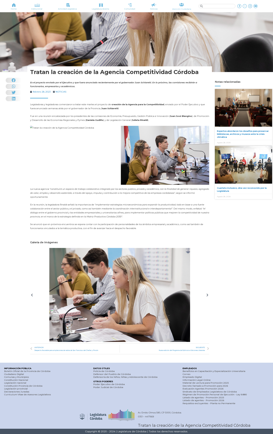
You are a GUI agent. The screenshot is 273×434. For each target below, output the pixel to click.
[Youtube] (256, 6)
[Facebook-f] (239, 6)
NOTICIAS (61, 91)
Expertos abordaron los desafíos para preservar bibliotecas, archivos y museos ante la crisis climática (243, 134)
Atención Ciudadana (181, 9)
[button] (32, 295)
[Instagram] (250, 6)
